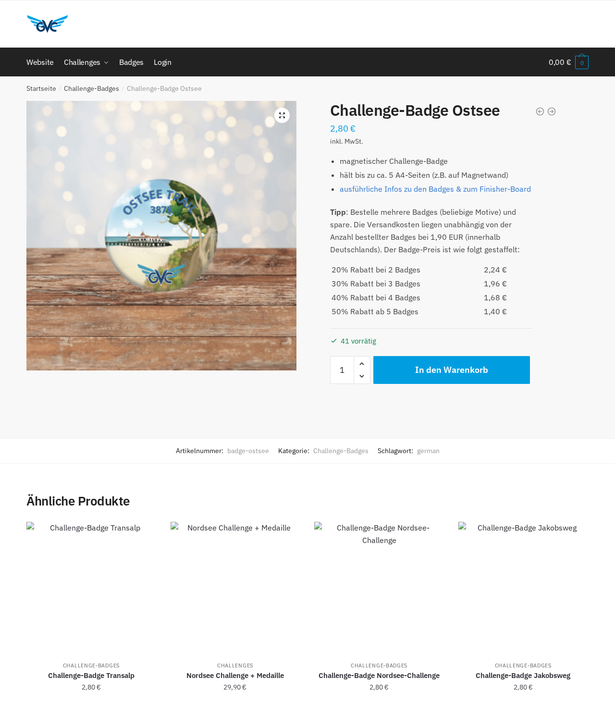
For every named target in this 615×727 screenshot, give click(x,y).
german (428, 450)
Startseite (41, 88)
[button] (282, 115)
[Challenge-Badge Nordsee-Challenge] (379, 587)
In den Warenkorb (451, 369)
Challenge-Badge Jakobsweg (523, 675)
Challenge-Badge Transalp (91, 675)
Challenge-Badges (91, 88)
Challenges (235, 665)
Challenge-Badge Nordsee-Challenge (379, 675)
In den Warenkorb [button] (91, 708)
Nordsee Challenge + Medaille (235, 675)
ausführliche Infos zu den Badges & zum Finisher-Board (435, 189)
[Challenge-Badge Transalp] (91, 587)
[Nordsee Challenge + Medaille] (235, 587)
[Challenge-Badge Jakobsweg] (523, 587)
